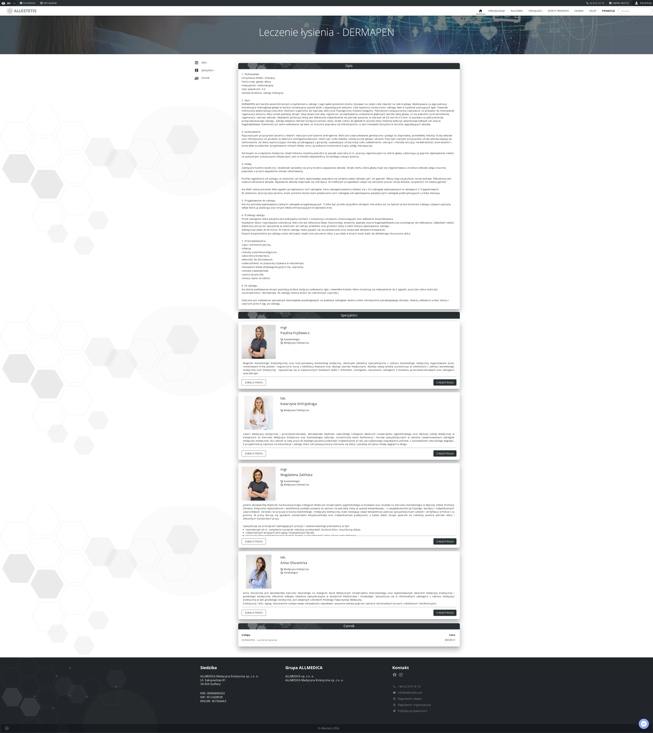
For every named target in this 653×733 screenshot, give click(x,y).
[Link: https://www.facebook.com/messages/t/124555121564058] (644, 724)
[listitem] (210, 62)
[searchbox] (635, 10)
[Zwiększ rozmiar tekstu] (9, 3)
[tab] (480, 10)
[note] (349, 640)
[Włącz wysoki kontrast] (3, 3)
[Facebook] (395, 675)
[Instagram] (401, 675)
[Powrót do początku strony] (7, 728)
